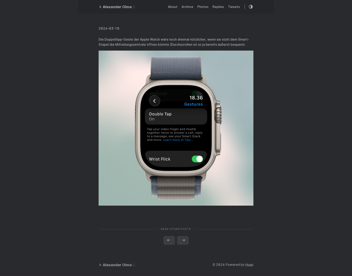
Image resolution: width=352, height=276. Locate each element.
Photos (202, 7)
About (172, 7)
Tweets (234, 7)
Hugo (249, 265)
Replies (218, 7)
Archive (187, 7)
